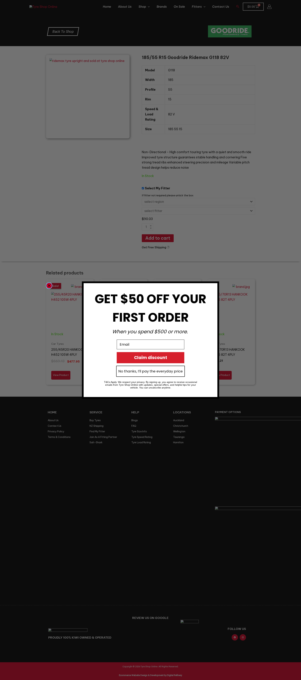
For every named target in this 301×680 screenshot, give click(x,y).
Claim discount (150, 357)
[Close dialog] (49, 285)
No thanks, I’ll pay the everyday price (150, 371)
